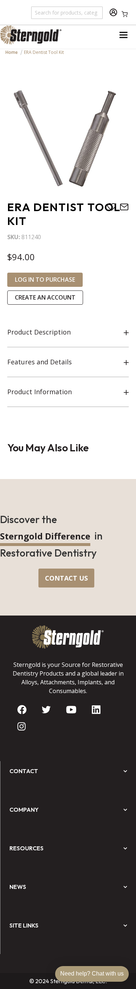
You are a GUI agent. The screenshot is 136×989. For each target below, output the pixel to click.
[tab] (68, 332)
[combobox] (67, 12)
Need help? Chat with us (92, 973)
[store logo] (34, 35)
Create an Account (45, 297)
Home (11, 52)
